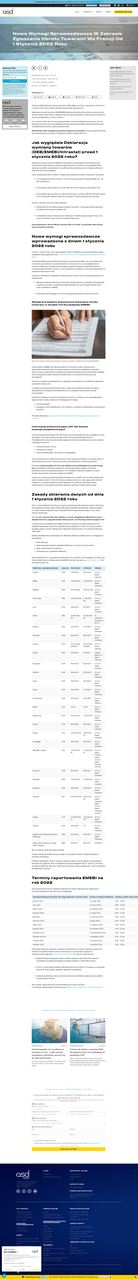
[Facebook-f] (24, 1191)
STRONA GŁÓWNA (20, 26)
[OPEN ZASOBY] (111, 12)
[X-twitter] (122, 5)
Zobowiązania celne (23, 49)
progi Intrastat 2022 (93, 560)
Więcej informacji (99, 2)
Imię (33, 1129)
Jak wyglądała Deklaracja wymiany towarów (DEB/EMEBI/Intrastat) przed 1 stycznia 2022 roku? (122, 74)
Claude (67, 97)
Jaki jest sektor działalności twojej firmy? (81, 1111)
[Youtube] (35, 1191)
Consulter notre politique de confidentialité (14, 1263)
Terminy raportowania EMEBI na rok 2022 (121, 93)
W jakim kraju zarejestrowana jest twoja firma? (46, 1111)
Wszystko (40, 49)
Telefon (71, 1134)
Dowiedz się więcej (104, 1277)
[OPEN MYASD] (102, 12)
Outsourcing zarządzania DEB (64, 954)
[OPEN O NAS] (80, 12)
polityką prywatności (20, 88)
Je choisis (22, 1269)
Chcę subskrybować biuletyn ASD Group (45, 1140)
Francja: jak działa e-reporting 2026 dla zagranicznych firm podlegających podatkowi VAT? (87, 1052)
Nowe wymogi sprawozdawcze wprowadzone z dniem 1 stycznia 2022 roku (120, 81)
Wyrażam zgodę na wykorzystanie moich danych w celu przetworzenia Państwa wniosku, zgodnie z (67, 1143)
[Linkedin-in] (18, 1191)
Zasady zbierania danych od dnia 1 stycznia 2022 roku (120, 88)
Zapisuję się (14, 81)
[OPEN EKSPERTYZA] (93, 12)
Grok (96, 97)
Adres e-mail (36, 1134)
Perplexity (81, 97)
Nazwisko (72, 1129)
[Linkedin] (115, 5)
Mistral (53, 97)
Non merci (8, 1269)
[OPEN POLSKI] (134, 5)
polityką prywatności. (94, 1143)
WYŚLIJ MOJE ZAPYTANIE (69, 1149)
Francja (51, 49)
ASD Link (6, 74)
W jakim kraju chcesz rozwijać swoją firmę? (45, 1120)
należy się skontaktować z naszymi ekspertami (85, 987)
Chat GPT (39, 97)
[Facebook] (118, 5)
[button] (4, 1276)
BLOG (31, 26)
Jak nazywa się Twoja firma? (40, 1106)
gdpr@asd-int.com (14, 94)
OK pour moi (35, 1269)
